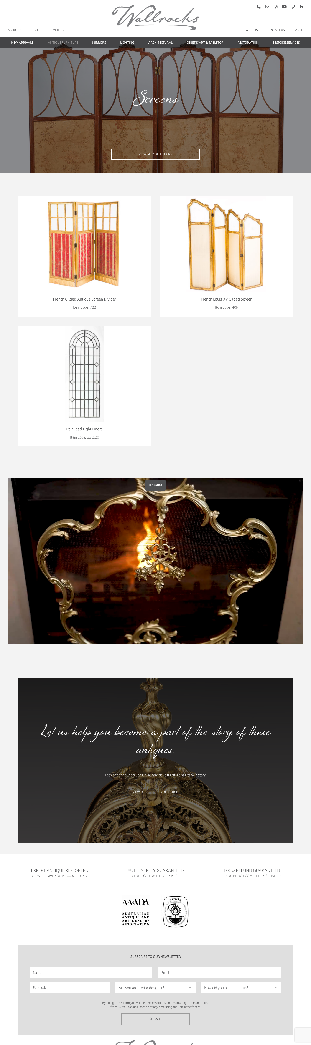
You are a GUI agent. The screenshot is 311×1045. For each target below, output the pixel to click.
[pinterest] (293, 7)
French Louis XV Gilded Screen (226, 299)
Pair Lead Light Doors (84, 428)
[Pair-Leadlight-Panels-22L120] (84, 327)
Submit (155, 1019)
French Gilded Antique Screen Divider (84, 299)
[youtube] (284, 7)
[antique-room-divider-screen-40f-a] (226, 197)
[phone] (259, 7)
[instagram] (276, 7)
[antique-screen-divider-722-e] (84, 197)
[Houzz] (301, 7)
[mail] (267, 7)
